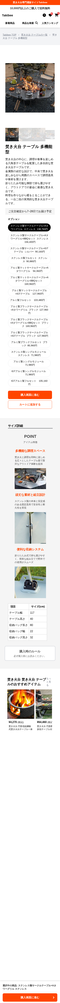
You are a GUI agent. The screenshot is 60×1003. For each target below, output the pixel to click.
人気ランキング (50, 23)
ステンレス (29, 227)
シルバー (29, 250)
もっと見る (48, 681)
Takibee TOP (9, 34)
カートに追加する (30, 404)
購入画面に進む (30, 394)
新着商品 (10, 23)
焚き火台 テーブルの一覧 (34, 34)
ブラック (29, 309)
